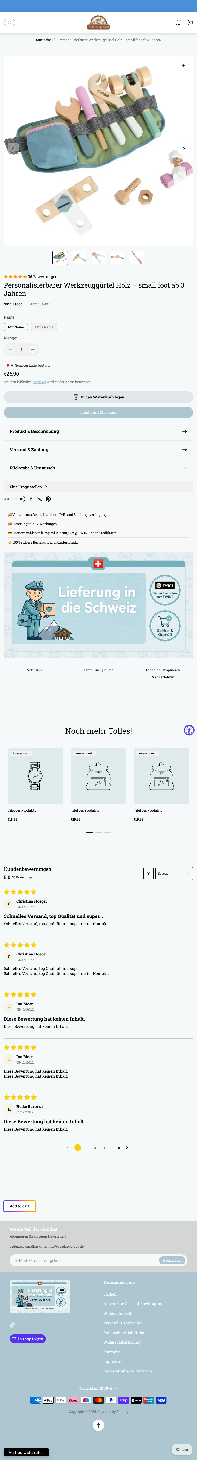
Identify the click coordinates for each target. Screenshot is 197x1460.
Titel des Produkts (22, 810)
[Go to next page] (128, 1147)
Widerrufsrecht (117, 1313)
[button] (16, 276)
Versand (39, 381)
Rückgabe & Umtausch (32, 468)
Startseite (43, 40)
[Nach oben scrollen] (98, 1425)
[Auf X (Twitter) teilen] (40, 499)
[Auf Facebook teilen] (31, 499)
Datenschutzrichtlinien (124, 1332)
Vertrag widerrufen (26, 1452)
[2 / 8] (79, 257)
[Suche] (178, 22)
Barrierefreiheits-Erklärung (128, 1370)
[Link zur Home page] (40, 1296)
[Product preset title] (35, 776)
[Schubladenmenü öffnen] (9, 22)
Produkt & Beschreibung (34, 431)
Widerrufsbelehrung (122, 1342)
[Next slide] (183, 148)
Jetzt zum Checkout (98, 412)
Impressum (113, 1361)
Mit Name (16, 327)
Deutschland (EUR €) (95, 1388)
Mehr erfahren (162, 677)
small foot (13, 303)
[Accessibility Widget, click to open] (189, 730)
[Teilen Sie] (22, 499)
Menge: (10, 337)
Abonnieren (172, 1260)
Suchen (110, 1293)
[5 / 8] (137, 257)
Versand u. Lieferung (122, 1322)
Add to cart (20, 1205)
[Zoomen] (183, 65)
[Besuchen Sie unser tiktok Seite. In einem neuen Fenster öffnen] (12, 1325)
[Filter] (148, 873)
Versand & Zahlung (29, 449)
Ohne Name (44, 327)
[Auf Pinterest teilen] (48, 499)
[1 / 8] (60, 257)
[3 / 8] (98, 257)
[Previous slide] (13, 148)
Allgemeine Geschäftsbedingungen (135, 1303)
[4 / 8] (117, 257)
